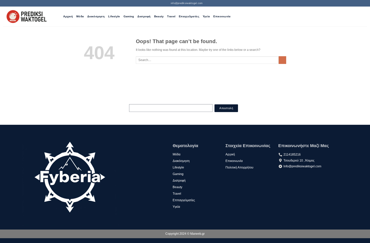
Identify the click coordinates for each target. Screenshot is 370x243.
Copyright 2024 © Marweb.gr (185, 233)
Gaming (129, 16)
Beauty (159, 16)
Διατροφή (144, 16)
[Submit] (282, 60)
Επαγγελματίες (189, 16)
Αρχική (68, 16)
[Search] (58, 16)
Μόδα (80, 16)
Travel (171, 16)
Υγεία (206, 16)
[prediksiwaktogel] (27, 16)
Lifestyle (114, 16)
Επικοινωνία (221, 16)
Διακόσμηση (96, 16)
